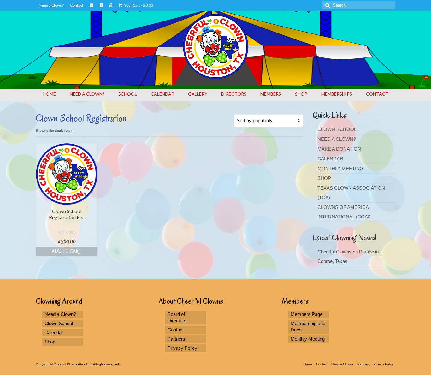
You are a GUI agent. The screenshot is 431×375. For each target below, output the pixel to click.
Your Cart (138, 5)
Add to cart (66, 251)
